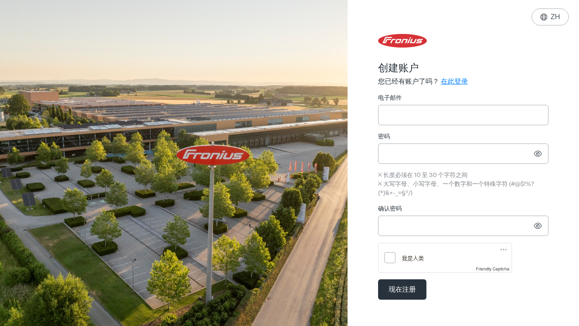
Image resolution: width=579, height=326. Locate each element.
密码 (384, 136)
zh (550, 17)
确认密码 (390, 208)
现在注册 (402, 289)
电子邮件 (390, 97)
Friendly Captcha (492, 268)
